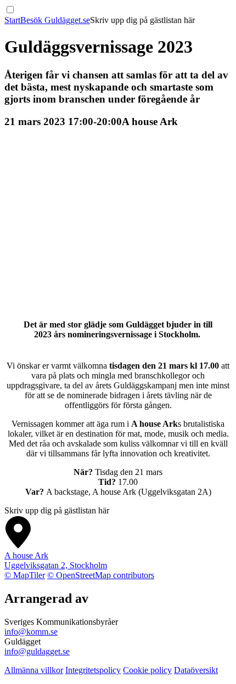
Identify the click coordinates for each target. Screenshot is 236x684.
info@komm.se (31, 631)
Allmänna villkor (33, 670)
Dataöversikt (196, 670)
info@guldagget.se (37, 651)
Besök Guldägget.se (55, 20)
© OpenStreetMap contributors (100, 575)
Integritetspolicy (93, 670)
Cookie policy (147, 670)
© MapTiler (24, 575)
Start (12, 20)
